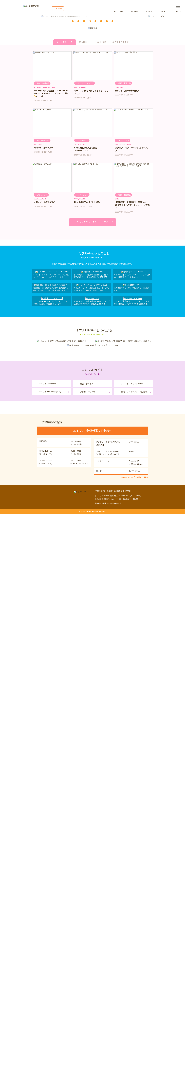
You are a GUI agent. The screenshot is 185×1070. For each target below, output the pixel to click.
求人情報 (83, 42)
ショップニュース (65, 42)
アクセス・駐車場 (87, 392)
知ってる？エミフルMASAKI (133, 384)
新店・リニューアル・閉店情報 (134, 392)
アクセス (164, 11)
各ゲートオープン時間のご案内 (134, 477)
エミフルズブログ (120, 42)
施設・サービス (86, 384)
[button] (73, 21)
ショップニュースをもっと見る (92, 222)
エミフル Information (47, 384)
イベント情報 (118, 11)
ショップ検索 (133, 11)
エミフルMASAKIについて (50, 392)
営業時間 (59, 8)
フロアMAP (148, 11)
